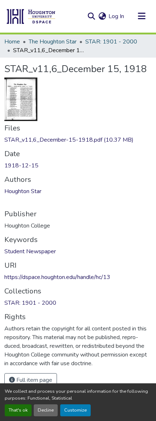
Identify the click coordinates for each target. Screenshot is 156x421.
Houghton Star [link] (22, 191)
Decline (46, 410)
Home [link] (12, 42)
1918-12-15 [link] (21, 166)
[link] (78, 140)
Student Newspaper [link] (30, 251)
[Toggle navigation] (141, 16)
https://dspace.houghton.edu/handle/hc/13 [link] (57, 277)
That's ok (18, 410)
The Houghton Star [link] (53, 42)
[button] (31, 16)
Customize (75, 410)
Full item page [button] (33, 380)
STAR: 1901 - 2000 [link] (111, 42)
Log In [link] (116, 16)
